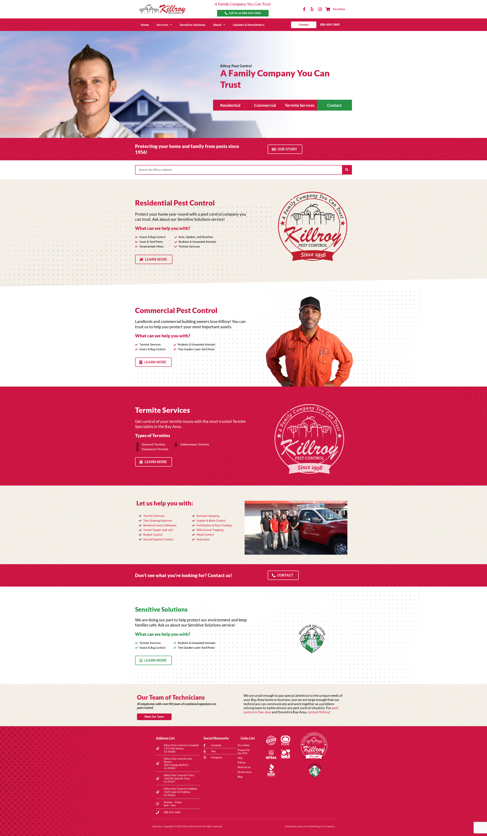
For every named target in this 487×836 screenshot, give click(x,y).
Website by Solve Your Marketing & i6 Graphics (310, 826)
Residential (230, 105)
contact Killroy (318, 712)
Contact (334, 105)
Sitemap (156, 826)
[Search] (347, 169)
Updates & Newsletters (248, 24)
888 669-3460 (172, 812)
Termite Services (299, 105)
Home (145, 24)
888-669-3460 (330, 24)
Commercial (265, 105)
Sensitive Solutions (192, 24)
